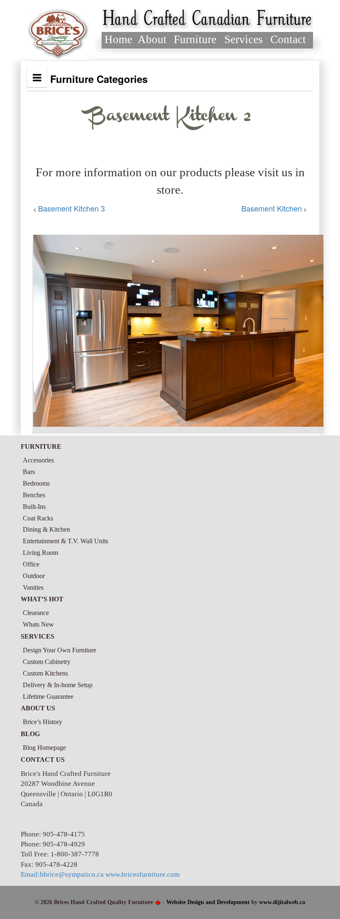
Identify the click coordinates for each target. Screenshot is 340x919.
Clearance (36, 612)
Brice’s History (42, 721)
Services (243, 39)
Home (118, 39)
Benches (34, 494)
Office (31, 564)
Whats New (38, 624)
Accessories (38, 460)
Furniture (195, 39)
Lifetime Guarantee (48, 696)
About (152, 39)
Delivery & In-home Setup (57, 684)
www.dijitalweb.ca (282, 902)
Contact (288, 39)
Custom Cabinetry (46, 661)
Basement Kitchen (271, 208)
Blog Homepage (44, 747)
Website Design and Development (208, 902)
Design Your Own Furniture (59, 650)
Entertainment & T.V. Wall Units (65, 541)
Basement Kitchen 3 (71, 208)
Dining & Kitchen (46, 529)
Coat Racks (38, 518)
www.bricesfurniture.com (142, 874)
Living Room (40, 552)
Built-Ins (34, 506)
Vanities (33, 587)
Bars (29, 471)
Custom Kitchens (45, 673)
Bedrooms (36, 483)
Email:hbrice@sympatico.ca (62, 874)
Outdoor (34, 575)
